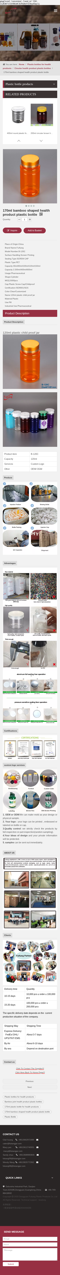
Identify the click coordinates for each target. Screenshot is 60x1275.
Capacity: (9, 266)
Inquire (13, 230)
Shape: (8, 277)
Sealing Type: (11, 259)
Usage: (8, 273)
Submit (11, 1264)
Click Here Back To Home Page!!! (30, 1072)
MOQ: (7, 280)
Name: (8, 295)
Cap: (7, 284)
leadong (42, 1200)
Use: (7, 302)
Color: (7, 291)
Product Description (17, 313)
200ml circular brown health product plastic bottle (42, 133)
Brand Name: (11, 248)
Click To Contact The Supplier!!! (30, 1068)
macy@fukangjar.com (12, 1151)
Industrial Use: (11, 306)
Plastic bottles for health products (19, 1097)
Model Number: (12, 251)
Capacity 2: (10, 269)
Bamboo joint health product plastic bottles (23, 1102)
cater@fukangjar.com (12, 1143)
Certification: (10, 288)
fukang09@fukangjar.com (14, 1158)
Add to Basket (35, 230)
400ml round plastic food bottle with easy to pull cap (18, 133)
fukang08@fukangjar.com (14, 1166)
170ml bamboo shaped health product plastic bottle (27, 1112)
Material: (9, 299)
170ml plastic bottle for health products (22, 1107)
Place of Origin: (11, 244)
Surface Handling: (13, 255)
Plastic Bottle (10, 1117)
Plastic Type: (10, 262)
